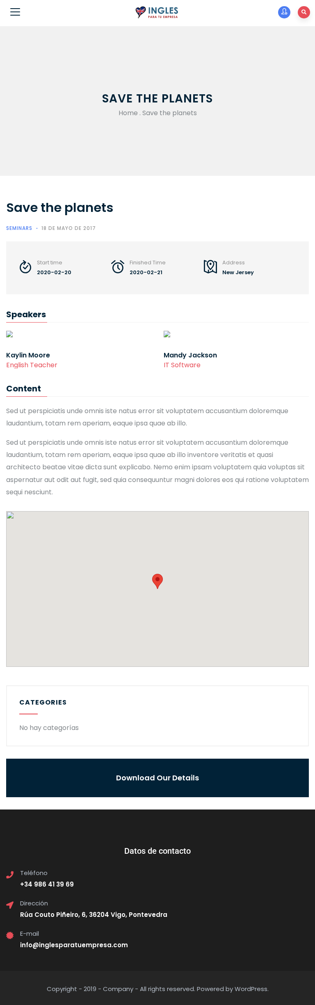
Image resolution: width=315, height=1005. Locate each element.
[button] (157, 581)
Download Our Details (157, 778)
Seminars (19, 228)
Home (128, 113)
